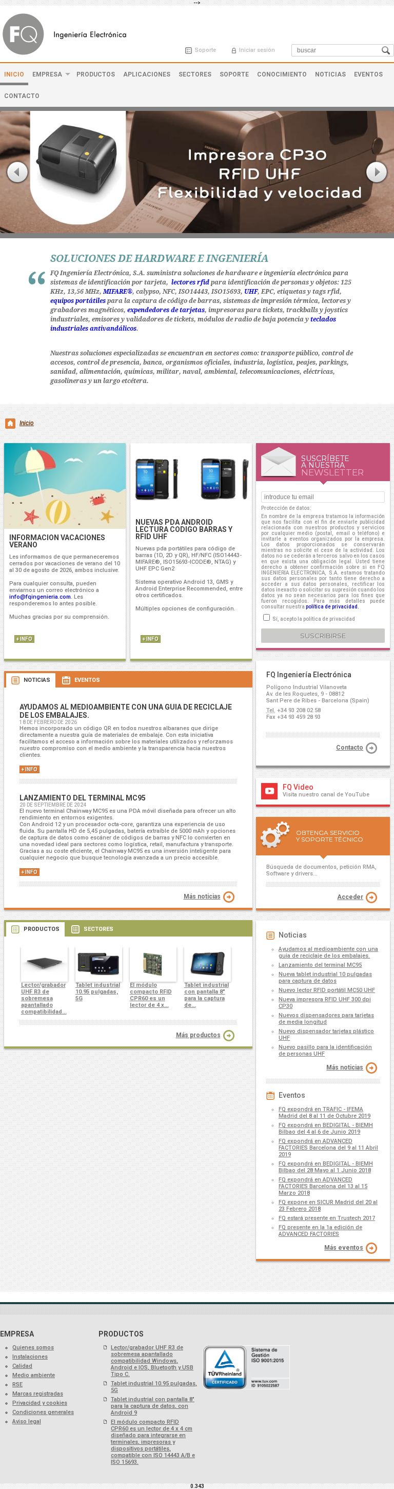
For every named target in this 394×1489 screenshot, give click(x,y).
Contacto (22, 96)
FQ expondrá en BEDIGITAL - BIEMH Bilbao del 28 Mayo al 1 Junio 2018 (326, 1167)
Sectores (195, 74)
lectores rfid (190, 282)
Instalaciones (30, 1356)
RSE (17, 1384)
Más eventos (343, 1247)
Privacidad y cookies (39, 1403)
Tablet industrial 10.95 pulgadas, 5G (97, 992)
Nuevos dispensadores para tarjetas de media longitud (326, 1018)
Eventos (368, 74)
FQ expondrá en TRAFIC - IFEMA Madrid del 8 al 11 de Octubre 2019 (324, 1112)
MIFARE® (117, 291)
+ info (24, 639)
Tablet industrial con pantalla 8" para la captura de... (206, 995)
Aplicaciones (146, 74)
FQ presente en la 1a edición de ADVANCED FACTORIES (320, 1230)
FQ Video (298, 787)
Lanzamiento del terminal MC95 (320, 965)
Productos (95, 74)
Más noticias (202, 896)
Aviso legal (26, 1421)
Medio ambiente (33, 1375)
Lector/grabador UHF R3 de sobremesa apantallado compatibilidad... (44, 998)
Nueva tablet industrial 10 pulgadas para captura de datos (325, 977)
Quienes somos (33, 1347)
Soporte (205, 50)
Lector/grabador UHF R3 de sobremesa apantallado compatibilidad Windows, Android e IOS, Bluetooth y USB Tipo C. (152, 1361)
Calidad (22, 1366)
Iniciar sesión (257, 50)
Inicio (14, 74)
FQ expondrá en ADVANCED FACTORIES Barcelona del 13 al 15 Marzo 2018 (323, 1186)
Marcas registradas (37, 1393)
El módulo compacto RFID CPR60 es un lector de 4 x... (151, 995)
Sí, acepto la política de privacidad (313, 619)
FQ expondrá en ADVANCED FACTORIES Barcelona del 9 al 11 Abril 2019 (328, 1148)
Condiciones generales (43, 1412)
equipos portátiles (78, 300)
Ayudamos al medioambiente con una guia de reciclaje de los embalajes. (328, 952)
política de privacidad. (332, 606)
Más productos (198, 1035)
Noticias (330, 74)
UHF (251, 291)
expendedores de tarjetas (166, 310)
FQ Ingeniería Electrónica (67, 34)
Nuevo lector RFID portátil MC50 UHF (327, 990)
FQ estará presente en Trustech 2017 (327, 1218)
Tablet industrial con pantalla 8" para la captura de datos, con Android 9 (152, 1406)
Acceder (350, 897)
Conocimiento (282, 74)
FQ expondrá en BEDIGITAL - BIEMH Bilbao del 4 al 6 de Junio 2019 (326, 1128)
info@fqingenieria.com (40, 597)
